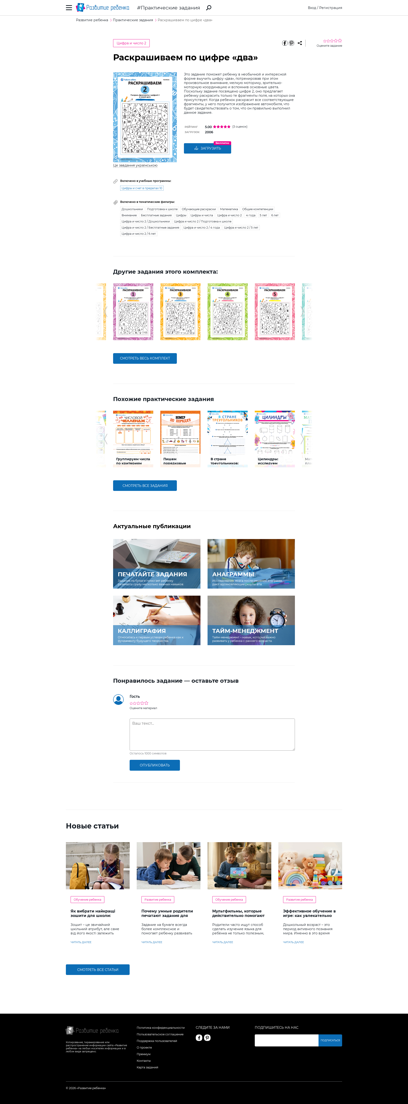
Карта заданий (147, 1067)
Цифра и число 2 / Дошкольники (146, 221)
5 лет (263, 215)
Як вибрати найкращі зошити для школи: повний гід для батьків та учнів (97, 918)
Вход (312, 8)
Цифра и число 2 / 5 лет (241, 227)
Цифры (181, 215)
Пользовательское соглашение (160, 1034)
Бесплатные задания (156, 215)
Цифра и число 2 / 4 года (201, 227)
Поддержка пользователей (157, 1041)
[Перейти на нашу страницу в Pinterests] (207, 1037)
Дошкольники (132, 209)
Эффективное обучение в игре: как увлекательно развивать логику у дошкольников (309, 918)
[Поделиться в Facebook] (285, 43)
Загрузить (211, 148)
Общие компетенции (257, 209)
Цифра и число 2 (131, 43)
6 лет (275, 215)
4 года (250, 215)
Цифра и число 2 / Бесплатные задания (150, 227)
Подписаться (330, 1040)
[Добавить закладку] (299, 43)
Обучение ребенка (87, 899)
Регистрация (330, 8)
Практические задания (170, 8)
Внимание (129, 215)
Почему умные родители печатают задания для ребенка (167, 915)
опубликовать (155, 765)
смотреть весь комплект (145, 358)
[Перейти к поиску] (208, 7)
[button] (105, 311)
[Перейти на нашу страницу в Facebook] (199, 1037)
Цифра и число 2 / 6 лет (139, 233)
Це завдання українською (135, 165)
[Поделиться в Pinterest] (291, 43)
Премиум (143, 1054)
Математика (229, 209)
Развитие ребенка (157, 899)
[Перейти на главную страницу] (102, 7)
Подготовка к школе (162, 209)
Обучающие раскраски (199, 209)
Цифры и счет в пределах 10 (142, 188)
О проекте (144, 1047)
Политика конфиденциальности (161, 1027)
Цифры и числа (202, 215)
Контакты (144, 1060)
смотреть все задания (145, 486)
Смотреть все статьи (98, 970)
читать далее (81, 942)
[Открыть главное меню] (69, 7)
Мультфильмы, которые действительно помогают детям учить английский (238, 915)
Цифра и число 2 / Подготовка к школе (202, 221)
